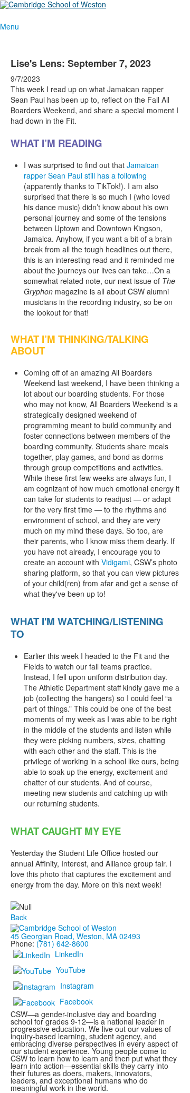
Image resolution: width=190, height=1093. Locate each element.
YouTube (71, 969)
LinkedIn (69, 953)
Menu (9, 26)
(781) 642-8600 (62, 943)
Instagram (77, 985)
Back (19, 917)
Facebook (76, 1001)
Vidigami (115, 562)
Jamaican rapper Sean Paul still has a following (91, 170)
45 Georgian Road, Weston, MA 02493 (75, 936)
